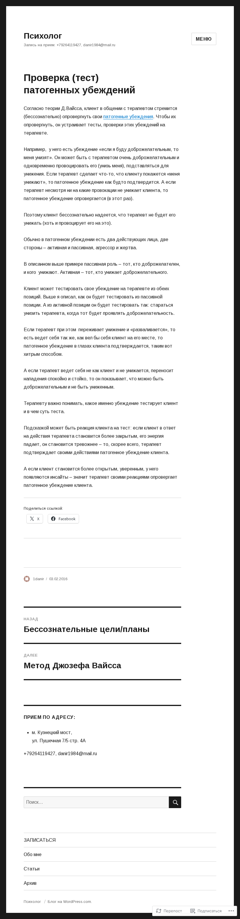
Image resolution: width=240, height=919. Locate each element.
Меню (204, 39)
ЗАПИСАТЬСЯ (40, 840)
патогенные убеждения (128, 116)
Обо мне (33, 854)
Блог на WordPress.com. (70, 901)
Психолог (43, 35)
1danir (38, 579)
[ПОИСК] (175, 802)
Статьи (32, 868)
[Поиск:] (96, 802)
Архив (30, 883)
